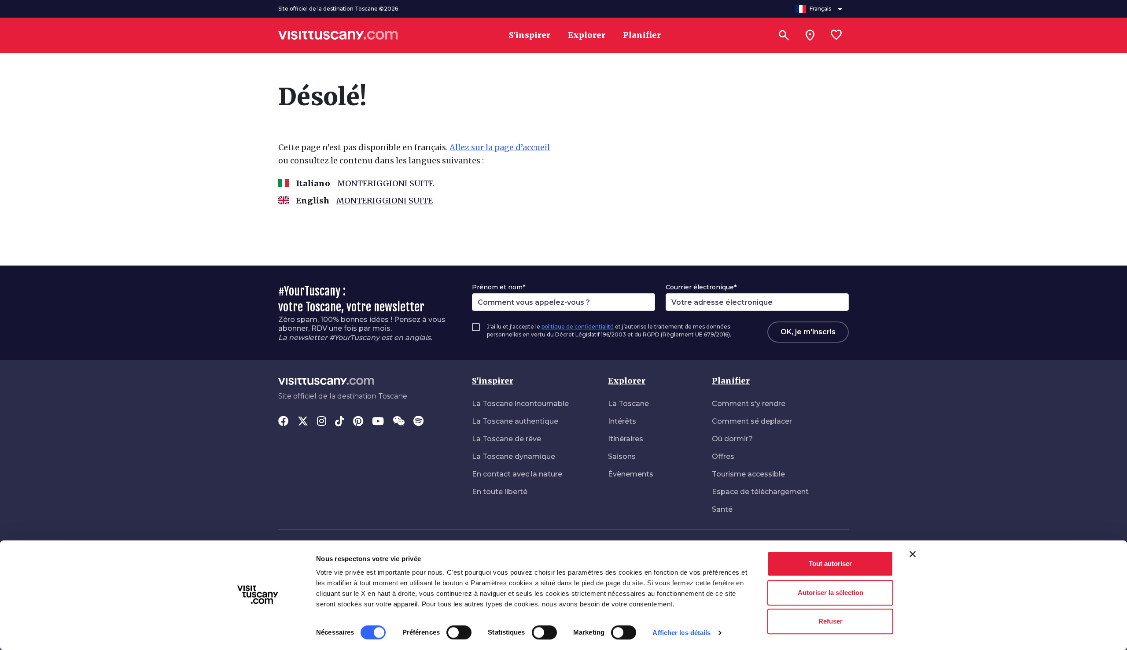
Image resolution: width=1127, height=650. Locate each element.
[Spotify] (418, 422)
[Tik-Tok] (339, 422)
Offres (723, 456)
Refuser (830, 621)
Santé (722, 509)
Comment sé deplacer (752, 421)
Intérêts (622, 421)
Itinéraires (625, 439)
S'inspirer (492, 381)
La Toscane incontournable (520, 403)
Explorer (626, 381)
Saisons (622, 456)
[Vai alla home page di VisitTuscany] (338, 35)
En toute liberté (499, 492)
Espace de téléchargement (760, 492)
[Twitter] (303, 422)
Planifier (731, 381)
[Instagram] (321, 422)
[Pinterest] (358, 422)
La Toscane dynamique (513, 456)
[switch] (458, 632)
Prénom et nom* (498, 287)
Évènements (630, 474)
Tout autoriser (830, 563)
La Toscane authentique (515, 421)
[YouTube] (378, 422)
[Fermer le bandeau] (913, 554)
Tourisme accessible (748, 474)
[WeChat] (399, 422)
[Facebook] (283, 422)
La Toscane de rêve (506, 439)
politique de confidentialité (577, 326)
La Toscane (628, 403)
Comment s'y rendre (748, 403)
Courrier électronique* (701, 287)
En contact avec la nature (517, 474)
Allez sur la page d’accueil (499, 147)
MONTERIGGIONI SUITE (385, 183)
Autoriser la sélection (830, 592)
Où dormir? (732, 439)
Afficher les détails (681, 632)
